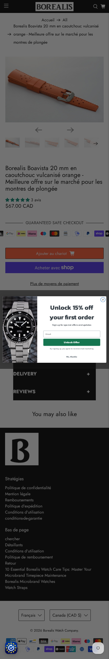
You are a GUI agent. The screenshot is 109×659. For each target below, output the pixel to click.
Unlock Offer (71, 342)
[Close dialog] (103, 299)
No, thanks (71, 356)
